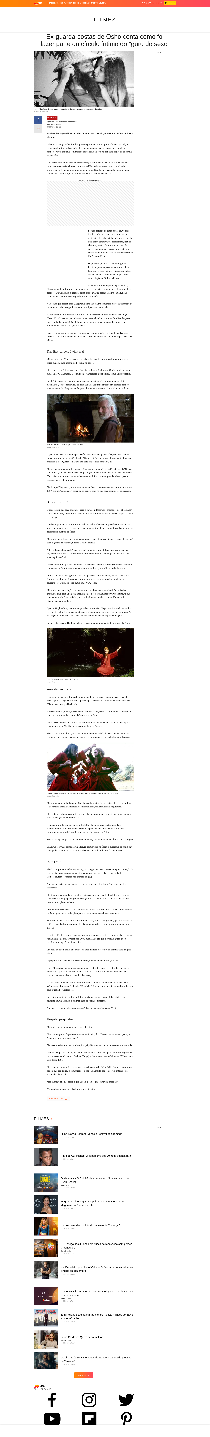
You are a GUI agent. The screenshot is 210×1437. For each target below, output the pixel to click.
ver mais (82, 1375)
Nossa (148, 10)
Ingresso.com (53, 3)
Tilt (129, 10)
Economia (85, 10)
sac (143, 3)
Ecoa (133, 10)
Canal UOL (140, 10)
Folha (93, 10)
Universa (115, 10)
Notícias (62, 10)
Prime (157, 10)
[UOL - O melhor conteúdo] (38, 3)
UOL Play (102, 3)
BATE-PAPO (64, 3)
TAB (153, 10)
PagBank (94, 3)
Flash (46, 10)
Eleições (53, 10)
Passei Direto (85, 3)
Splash (107, 10)
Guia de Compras (173, 10)
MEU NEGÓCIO (73, 3)
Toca (162, 10)
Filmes (105, 19)
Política (70, 10)
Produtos (38, 10)
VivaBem (123, 10)
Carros (77, 10)
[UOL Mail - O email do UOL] (150, 2)
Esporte (100, 10)
